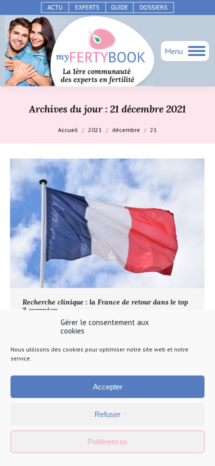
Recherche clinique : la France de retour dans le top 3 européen (105, 306)
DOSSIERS (154, 7)
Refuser (107, 414)
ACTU (55, 7)
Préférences (108, 442)
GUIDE (119, 7)
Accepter (107, 386)
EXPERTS (87, 7)
